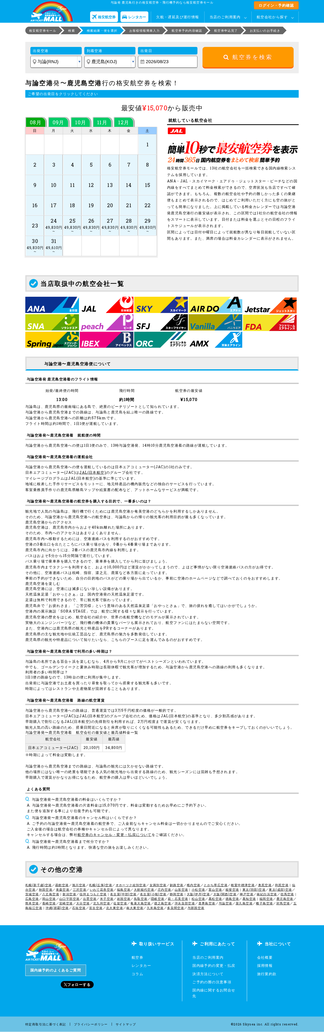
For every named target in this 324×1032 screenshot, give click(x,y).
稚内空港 (193, 885)
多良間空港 (175, 908)
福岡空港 (266, 899)
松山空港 (198, 899)
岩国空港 (124, 899)
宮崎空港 (66, 903)
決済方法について (208, 973)
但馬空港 (287, 894)
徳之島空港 (162, 903)
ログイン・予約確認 (276, 5)
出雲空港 (90, 899)
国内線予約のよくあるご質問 (55, 970)
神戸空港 (246, 894)
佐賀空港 (120, 903)
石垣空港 (79, 908)
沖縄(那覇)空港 (57, 908)
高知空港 (249, 899)
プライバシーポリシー (91, 1024)
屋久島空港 (244, 903)
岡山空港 (49, 899)
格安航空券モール (42, 30)
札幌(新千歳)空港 (38, 885)
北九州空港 (101, 903)
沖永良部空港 (185, 903)
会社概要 (265, 957)
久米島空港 (155, 908)
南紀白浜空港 (267, 894)
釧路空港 (177, 885)
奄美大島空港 (140, 903)
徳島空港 (232, 899)
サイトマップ (126, 1024)
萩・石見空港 (178, 899)
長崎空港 (49, 903)
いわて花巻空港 (102, 889)
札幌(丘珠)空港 (100, 885)
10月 (80, 122)
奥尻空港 (265, 885)
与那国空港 (196, 908)
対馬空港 (283, 903)
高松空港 (215, 899)
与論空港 (225, 903)
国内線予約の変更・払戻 (213, 965)
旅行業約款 (267, 973)
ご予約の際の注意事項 (211, 981)
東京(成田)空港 (280, 889)
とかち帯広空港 (216, 885)
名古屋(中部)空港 (123, 894)
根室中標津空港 (243, 885)
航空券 (137, 957)
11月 (102, 122)
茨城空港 (32, 894)
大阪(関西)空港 (224, 894)
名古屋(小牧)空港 (153, 894)
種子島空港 (264, 903)
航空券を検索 (251, 57)
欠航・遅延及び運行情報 (177, 16)
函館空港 (62, 885)
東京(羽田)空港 (254, 889)
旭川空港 (79, 885)
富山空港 (215, 889)
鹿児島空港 (284, 899)
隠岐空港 (158, 899)
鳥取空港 (141, 899)
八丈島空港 (50, 894)
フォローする (79, 984)
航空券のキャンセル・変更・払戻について (114, 834)
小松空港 (198, 889)
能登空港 (232, 889)
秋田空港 (46, 889)
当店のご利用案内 (225, 16)
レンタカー (141, 965)
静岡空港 (177, 894)
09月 (58, 122)
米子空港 (107, 899)
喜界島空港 (206, 903)
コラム (137, 973)
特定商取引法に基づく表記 (45, 1024)
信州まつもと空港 (93, 894)
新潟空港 (69, 894)
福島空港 (124, 889)
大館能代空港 (144, 889)
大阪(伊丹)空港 (198, 894)
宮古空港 (96, 908)
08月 (36, 122)
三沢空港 (80, 889)
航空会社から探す (272, 16)
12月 (123, 122)
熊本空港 (32, 903)
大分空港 (83, 903)
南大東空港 (134, 908)
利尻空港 (282, 885)
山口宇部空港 (69, 899)
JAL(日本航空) (92, 472)
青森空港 (63, 889)
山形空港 (181, 889)
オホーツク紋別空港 (131, 885)
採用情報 (265, 965)
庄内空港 (164, 889)
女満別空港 (158, 885)
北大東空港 (114, 908)
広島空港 (32, 899)
